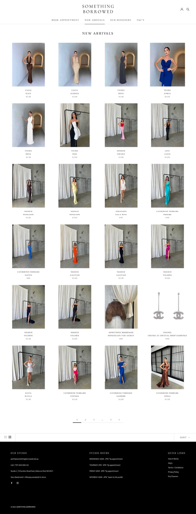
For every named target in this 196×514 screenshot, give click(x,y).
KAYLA (28, 396)
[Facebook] (12, 482)
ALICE (167, 154)
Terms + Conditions (175, 467)
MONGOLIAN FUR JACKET (121, 335)
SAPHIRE (121, 396)
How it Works (173, 459)
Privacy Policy (173, 472)
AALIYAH (75, 275)
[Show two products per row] (5, 437)
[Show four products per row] (10, 437)
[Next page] (119, 420)
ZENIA (167, 396)
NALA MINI (121, 214)
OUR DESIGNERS (120, 20)
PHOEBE (167, 214)
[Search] (188, 9)
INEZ (74, 154)
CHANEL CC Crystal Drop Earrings (167, 335)
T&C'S (140, 20)
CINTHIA (74, 396)
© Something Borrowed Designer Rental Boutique (38, 503)
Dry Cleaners (173, 476)
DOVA (121, 93)
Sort (184, 437)
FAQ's (170, 463)
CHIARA (121, 154)
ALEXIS (28, 275)
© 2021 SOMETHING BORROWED (23, 507)
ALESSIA (74, 93)
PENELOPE (28, 214)
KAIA (28, 93)
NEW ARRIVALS (95, 20)
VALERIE (167, 275)
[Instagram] (18, 482)
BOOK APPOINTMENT (65, 20)
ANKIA (167, 93)
